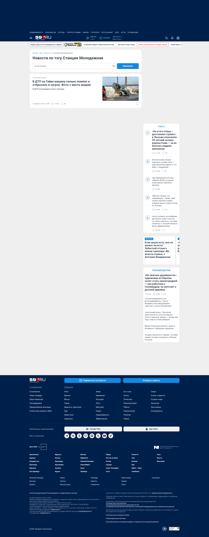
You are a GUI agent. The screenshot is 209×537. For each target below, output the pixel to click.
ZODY (117, 32)
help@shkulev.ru (45, 513)
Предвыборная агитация (40, 407)
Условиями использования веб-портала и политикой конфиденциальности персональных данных (140, 506)
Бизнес (67, 395)
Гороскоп (95, 32)
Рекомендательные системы (116, 518)
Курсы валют (107, 32)
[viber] (85, 435)
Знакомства (50, 32)
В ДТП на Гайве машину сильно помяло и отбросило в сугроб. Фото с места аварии (62, 83)
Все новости (45, 53)
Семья (126, 419)
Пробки (105, 38)
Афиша (86, 32)
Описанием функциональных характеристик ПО (122, 505)
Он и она (127, 392)
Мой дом (100, 407)
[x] (98, 435)
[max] (92, 435)
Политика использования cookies (117, 515)
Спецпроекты (157, 411)
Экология (155, 403)
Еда (65, 411)
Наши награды (36, 395)
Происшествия (130, 403)
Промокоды (133, 32)
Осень (126, 395)
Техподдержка (36, 403)
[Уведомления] (172, 38)
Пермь (35, 53)
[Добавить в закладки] (137, 103)
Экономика (156, 407)
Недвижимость (36, 32)
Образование (101, 419)
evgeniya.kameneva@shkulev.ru (162, 493)
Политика (128, 399)
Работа (127, 407)
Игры (123, 32)
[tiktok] (110, 435)
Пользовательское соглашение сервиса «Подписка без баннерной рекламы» (132, 522)
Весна (66, 399)
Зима (98, 392)
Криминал (100, 395)
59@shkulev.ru (55, 509)
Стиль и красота (158, 395)
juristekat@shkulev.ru (85, 511)
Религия (127, 415)
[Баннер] (73, 45)
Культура (100, 399)
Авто (66, 392)
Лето (98, 403)
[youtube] (104, 435)
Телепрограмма (74, 32)
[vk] (73, 435)
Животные (69, 415)
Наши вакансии (36, 399)
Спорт (153, 392)
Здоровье (68, 419)
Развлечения (129, 411)
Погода (61, 32)
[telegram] (66, 435)
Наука (98, 411)
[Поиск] (166, 38)
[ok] (79, 435)
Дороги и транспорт (72, 407)
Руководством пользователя (116, 503)
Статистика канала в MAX (41, 411)
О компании (35, 392)
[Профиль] (178, 38)
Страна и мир (156, 399)
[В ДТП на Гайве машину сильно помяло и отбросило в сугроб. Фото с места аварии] (120, 89)
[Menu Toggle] (31, 38)
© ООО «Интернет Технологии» (41, 529)
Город (66, 403)
